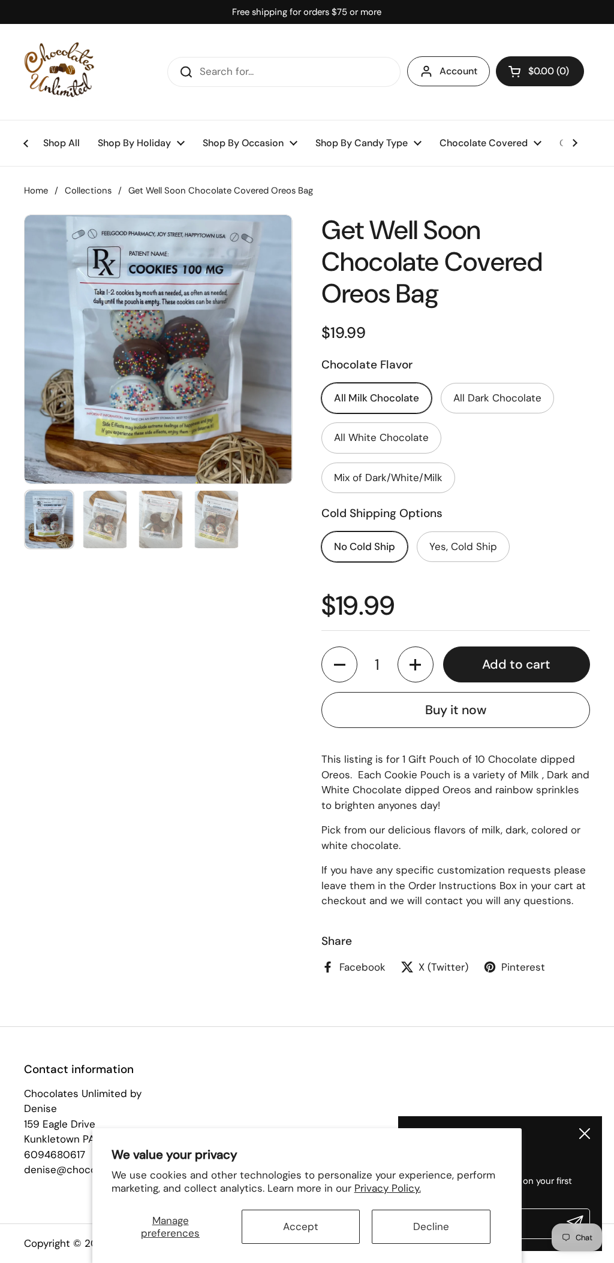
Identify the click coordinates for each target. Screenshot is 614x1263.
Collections (88, 191)
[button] (540, 71)
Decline (431, 1226)
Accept (300, 1226)
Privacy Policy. (387, 1188)
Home (36, 191)
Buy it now (455, 710)
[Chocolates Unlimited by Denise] (59, 72)
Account (458, 71)
